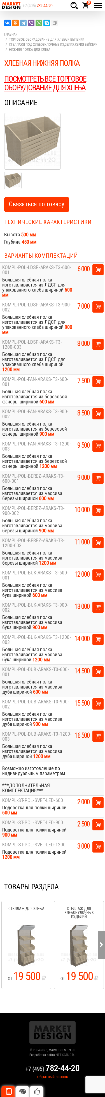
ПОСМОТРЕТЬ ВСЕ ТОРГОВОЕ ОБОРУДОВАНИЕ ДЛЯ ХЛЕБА (45, 83)
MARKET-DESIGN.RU (62, 1050)
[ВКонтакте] (7, 23)
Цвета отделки (22, 1091)
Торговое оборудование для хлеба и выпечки (46, 39)
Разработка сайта (42, 1055)
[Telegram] (23, 23)
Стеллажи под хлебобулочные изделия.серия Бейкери (53, 45)
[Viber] (31, 23)
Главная (10, 34)
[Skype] (46, 23)
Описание (8, 1091)
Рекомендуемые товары (36, 1091)
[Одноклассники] (15, 23)
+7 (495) (37, 5)
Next (101, 945)
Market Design (11, 5)
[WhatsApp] (39, 23)
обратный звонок (52, 1076)
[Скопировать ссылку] (54, 23)
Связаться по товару (36, 204)
